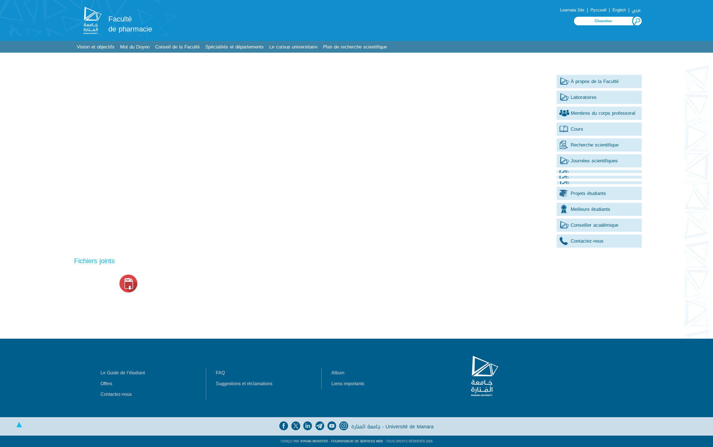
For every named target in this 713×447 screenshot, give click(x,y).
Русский (598, 10)
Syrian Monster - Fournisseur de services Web (341, 441)
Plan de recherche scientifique (355, 47)
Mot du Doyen (135, 47)
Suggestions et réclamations (244, 383)
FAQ (220, 372)
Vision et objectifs (95, 47)
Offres (106, 383)
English (619, 10)
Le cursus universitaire (293, 47)
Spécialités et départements (234, 47)
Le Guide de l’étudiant (123, 372)
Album (337, 372)
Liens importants (347, 383)
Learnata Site (572, 10)
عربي (636, 10)
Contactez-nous (116, 394)
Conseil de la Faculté (177, 47)
